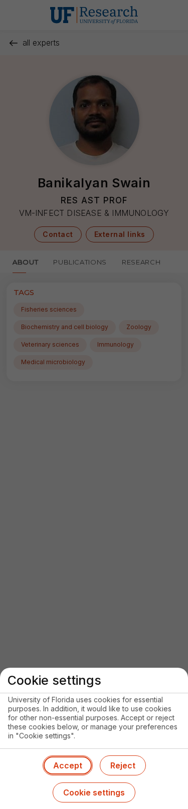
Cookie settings (94, 792)
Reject (122, 765)
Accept (67, 765)
